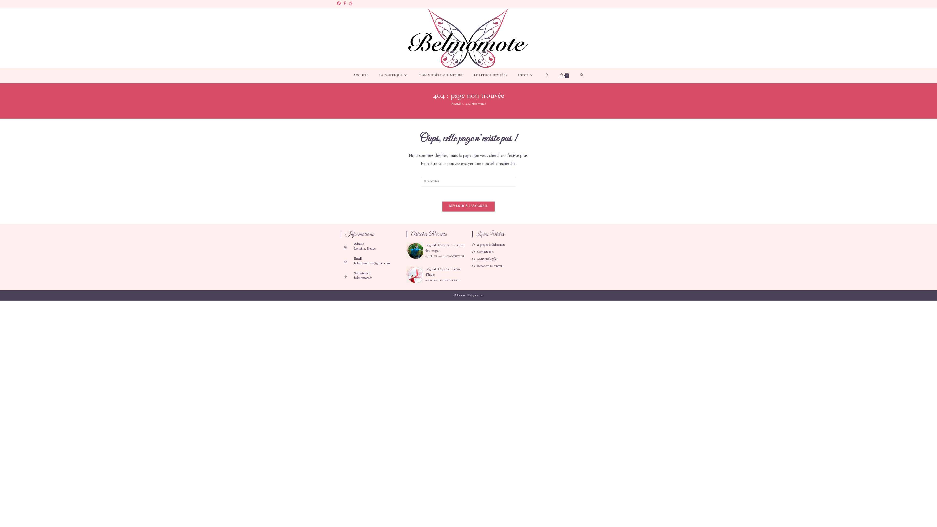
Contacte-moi (485, 252)
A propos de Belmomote (491, 245)
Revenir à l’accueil (469, 206)
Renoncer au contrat (489, 266)
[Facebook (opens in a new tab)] (339, 4)
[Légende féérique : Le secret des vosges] (415, 250)
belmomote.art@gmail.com (372, 263)
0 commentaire (454, 256)
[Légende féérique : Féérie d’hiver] (415, 274)
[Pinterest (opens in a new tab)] (345, 4)
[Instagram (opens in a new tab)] (351, 4)
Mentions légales (487, 259)
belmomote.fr (363, 278)
